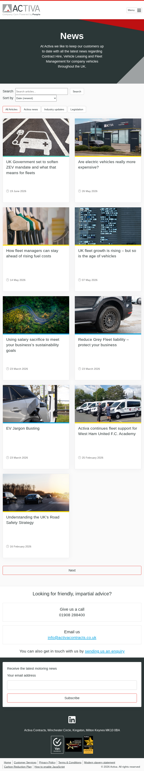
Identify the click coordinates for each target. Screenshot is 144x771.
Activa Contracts (24, 10)
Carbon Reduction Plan (18, 766)
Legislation (76, 109)
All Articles (11, 109)
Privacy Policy (47, 762)
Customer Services (25, 762)
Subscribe (72, 698)
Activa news (31, 109)
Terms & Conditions (69, 762)
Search (8, 91)
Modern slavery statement (99, 762)
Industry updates (54, 109)
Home (7, 762)
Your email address (21, 675)
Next (72, 570)
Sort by (8, 98)
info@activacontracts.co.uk (72, 637)
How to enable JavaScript (49, 766)
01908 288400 (72, 615)
